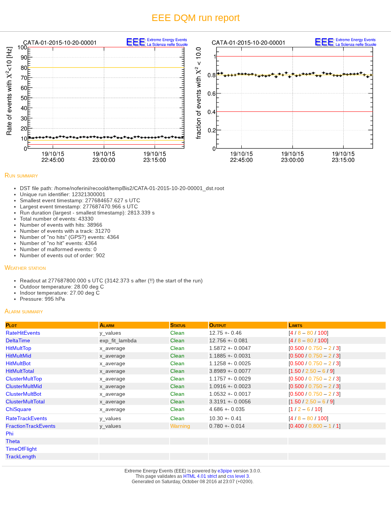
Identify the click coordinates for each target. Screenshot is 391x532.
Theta (13, 441)
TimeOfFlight (21, 449)
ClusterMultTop (24, 379)
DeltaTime (18, 340)
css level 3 (238, 476)
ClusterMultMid (24, 386)
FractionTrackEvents (30, 426)
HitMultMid (18, 356)
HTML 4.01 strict (200, 476)
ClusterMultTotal (25, 401)
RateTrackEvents (26, 418)
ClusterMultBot (23, 394)
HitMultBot (18, 363)
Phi (9, 433)
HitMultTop (18, 348)
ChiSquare (18, 409)
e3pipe (225, 471)
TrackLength (21, 456)
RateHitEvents (23, 333)
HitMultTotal (20, 371)
